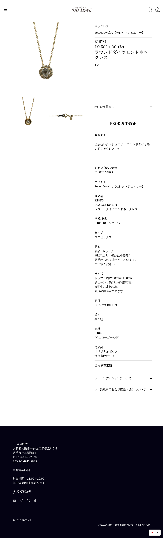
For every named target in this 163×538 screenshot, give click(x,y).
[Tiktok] (35, 500)
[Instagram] (21, 500)
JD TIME (26, 520)
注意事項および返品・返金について (122, 389)
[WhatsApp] (28, 500)
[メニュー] (5, 9)
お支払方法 (106, 106)
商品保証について (124, 524)
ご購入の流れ (105, 524)
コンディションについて (115, 378)
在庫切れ (123, 78)
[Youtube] (14, 500)
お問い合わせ (143, 524)
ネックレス (102, 26)
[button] (154, 532)
